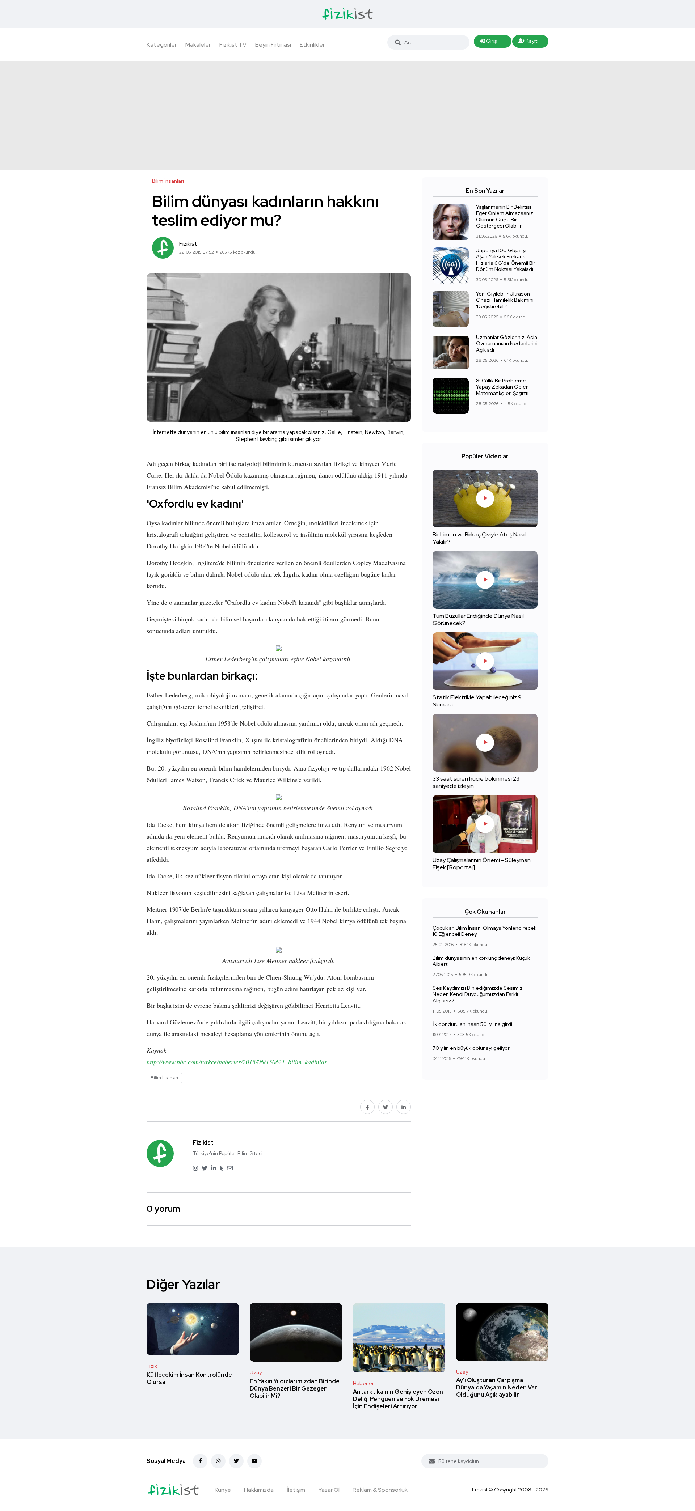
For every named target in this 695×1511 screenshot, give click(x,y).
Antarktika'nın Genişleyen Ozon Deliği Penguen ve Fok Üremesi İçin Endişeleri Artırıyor (398, 1399)
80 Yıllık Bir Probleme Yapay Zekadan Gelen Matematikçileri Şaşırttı (502, 386)
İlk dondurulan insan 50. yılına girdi (472, 1024)
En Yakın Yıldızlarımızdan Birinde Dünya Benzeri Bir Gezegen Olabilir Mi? (295, 1389)
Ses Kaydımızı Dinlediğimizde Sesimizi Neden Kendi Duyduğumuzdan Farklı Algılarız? (478, 994)
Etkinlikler (312, 44)
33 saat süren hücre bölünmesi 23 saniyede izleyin (476, 782)
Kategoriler (162, 44)
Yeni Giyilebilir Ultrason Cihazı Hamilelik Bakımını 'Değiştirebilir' (505, 300)
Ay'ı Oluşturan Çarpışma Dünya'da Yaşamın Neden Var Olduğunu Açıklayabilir (496, 1388)
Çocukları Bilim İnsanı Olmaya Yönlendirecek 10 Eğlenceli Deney (484, 931)
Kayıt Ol (528, 43)
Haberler (363, 1383)
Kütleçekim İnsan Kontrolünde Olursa (189, 1378)
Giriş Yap (488, 43)
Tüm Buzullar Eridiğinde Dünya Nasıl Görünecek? (478, 619)
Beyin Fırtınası (273, 44)
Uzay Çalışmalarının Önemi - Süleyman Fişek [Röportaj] (482, 863)
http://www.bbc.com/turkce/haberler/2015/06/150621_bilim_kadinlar (237, 1061)
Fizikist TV (233, 44)
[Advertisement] (347, 115)
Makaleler (198, 44)
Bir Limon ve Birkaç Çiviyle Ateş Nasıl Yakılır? (479, 538)
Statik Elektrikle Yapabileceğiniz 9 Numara (477, 700)
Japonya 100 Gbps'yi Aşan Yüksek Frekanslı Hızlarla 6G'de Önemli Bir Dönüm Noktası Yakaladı (505, 260)
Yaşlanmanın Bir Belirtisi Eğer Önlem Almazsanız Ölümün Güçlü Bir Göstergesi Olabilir (504, 216)
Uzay (256, 1372)
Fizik (152, 1366)
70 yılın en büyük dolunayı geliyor (471, 1048)
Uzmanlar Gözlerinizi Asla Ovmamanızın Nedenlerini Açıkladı (507, 343)
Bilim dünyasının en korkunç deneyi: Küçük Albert (481, 961)
